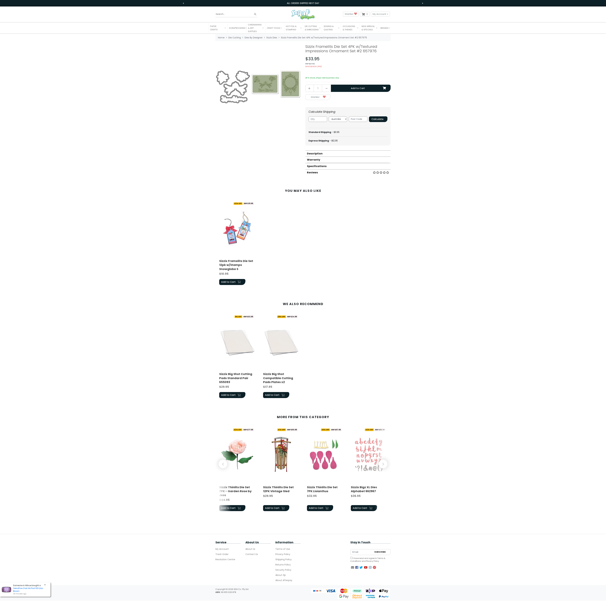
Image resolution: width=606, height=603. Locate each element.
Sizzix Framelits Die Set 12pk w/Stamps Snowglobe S (236, 265)
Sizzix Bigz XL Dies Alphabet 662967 (364, 489)
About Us (250, 549)
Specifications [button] (317, 166)
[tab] (348, 153)
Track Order (222, 554)
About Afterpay (283, 580)
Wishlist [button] (349, 14)
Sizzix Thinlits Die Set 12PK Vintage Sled (278, 489)
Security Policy (283, 569)
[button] (217, 28)
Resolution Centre (225, 559)
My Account (379, 14)
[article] (237, 243)
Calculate (377, 119)
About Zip (280, 575)
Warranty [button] (313, 160)
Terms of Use (282, 549)
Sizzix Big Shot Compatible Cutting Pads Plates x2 (278, 378)
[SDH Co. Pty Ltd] (303, 14)
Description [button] (315, 153)
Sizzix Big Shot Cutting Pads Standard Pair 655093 (235, 378)
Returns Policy (283, 564)
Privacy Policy (282, 554)
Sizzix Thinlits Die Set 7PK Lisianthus (322, 489)
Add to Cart (358, 88)
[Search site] (255, 14)
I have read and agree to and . (367, 559)
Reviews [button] (312, 172)
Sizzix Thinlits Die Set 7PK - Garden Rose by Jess (235, 491)
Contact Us (251, 554)
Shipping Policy (283, 559)
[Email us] (352, 567)
